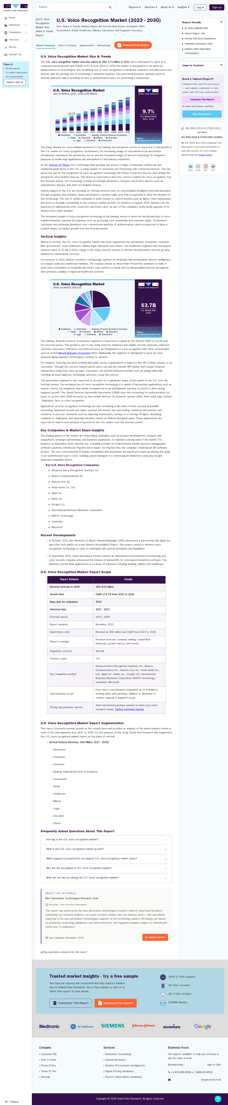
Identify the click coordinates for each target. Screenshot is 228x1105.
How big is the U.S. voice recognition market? (72, 840)
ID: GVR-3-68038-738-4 (196, 28)
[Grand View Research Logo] (15, 7)
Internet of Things (59, 165)
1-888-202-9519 (204, 1072)
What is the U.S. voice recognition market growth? (75, 849)
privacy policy (205, 155)
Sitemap (45, 1077)
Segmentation (86, 45)
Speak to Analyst (157, 938)
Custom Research (115, 1060)
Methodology (104, 45)
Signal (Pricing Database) (119, 1071)
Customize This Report (202, 100)
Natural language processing (74, 353)
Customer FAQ (49, 1054)
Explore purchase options (129, 709)
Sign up (216, 7)
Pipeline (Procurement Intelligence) (125, 1066)
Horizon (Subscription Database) (123, 1077)
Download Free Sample (136, 45)
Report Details (191, 22)
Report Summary (45, 45)
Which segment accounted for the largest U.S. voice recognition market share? (91, 859)
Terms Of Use (48, 1071)
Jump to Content (193, 65)
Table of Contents (67, 45)
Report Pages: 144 (195, 33)
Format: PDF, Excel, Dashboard (200, 39)
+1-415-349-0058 (181, 1072)
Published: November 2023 (199, 44)
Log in (200, 7)
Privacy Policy (48, 1066)
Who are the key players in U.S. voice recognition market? (79, 868)
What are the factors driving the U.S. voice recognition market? (82, 878)
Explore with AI (14, 82)
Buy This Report (202, 114)
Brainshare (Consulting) (118, 1054)
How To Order (48, 1060)
